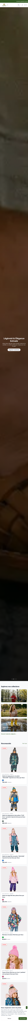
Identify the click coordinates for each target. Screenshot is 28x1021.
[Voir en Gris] (3, 821)
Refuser (9, 1018)
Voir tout (24, 743)
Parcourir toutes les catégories (9, 734)
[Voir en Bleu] (3, 780)
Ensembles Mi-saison (8, 698)
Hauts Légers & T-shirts (9, 713)
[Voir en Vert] (3, 937)
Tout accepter (23, 1018)
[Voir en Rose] (3, 899)
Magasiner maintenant (14, 348)
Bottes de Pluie (7, 727)
